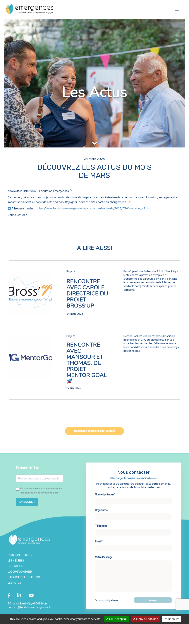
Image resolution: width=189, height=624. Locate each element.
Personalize (171, 618)
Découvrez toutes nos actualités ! (94, 430)
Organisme (101, 510)
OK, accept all (117, 618)
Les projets (16, 566)
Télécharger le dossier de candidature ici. (133, 478)
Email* (99, 541)
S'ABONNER (27, 501)
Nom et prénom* (105, 494)
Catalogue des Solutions (24, 577)
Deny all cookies (146, 618)
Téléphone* (102, 525)
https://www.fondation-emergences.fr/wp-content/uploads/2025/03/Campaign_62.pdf (93, 208)
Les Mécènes (16, 560)
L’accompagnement (20, 571)
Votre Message (104, 557)
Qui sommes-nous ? (20, 555)
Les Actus (14, 582)
